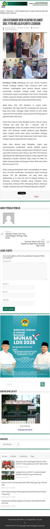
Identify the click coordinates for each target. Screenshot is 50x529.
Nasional (10, 11)
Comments (23, 456)
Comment (7, 261)
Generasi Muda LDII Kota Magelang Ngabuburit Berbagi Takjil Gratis (33, 243)
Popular (13, 456)
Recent (4, 456)
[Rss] (25, 522)
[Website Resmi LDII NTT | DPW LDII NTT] (25, 3)
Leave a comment (11, 29)
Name (5, 284)
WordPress (21, 519)
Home (2, 11)
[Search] (42, 384)
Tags (32, 456)
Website (6, 300)
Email (5, 292)
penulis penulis (10, 28)
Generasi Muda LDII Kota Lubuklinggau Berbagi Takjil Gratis (16, 235)
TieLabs (39, 519)
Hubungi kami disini (25, 430)
